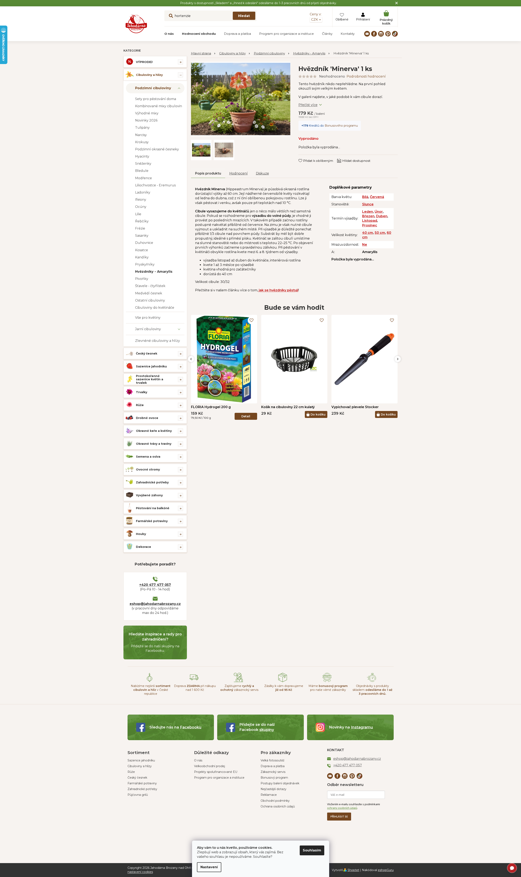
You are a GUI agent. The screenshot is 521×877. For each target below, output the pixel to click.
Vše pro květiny (147, 318)
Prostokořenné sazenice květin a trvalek (149, 379)
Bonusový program (274, 777)
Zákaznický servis (273, 772)
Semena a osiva (148, 456)
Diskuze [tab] (262, 173)
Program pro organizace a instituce (219, 777)
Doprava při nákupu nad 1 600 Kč (195, 688)
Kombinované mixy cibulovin (158, 106)
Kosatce (141, 250)
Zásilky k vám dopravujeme (283, 688)
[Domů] (203, 53)
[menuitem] (169, 33)
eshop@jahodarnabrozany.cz (155, 604)
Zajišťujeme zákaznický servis (239, 688)
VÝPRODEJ (144, 62)
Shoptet (353, 870)
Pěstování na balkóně (152, 508)
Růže (140, 405)
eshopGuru (386, 870)
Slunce (368, 204)
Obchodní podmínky (275, 801)
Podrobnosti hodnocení (366, 76)
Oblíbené (342, 19)
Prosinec (369, 225)
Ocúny (140, 207)
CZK (315, 19)
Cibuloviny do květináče (154, 308)
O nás (198, 760)
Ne (364, 245)
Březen (368, 216)
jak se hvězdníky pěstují (278, 290)
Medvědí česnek (148, 293)
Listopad (369, 221)
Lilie (138, 214)
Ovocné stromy (148, 469)
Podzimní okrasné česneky (157, 149)
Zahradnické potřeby (152, 482)
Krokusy (142, 142)
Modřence (143, 178)
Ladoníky (142, 192)
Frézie (140, 228)
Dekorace (143, 547)
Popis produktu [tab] (208, 173)
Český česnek (146, 353)
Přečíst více (308, 105)
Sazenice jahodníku (151, 366)
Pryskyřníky (145, 264)
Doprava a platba (273, 766)
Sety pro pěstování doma (155, 99)
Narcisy (141, 135)
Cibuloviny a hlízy (149, 75)
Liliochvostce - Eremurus (155, 185)
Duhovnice (144, 243)
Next (398, 359)
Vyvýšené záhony (149, 495)
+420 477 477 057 (155, 585)
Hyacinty (142, 156)
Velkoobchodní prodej (209, 766)
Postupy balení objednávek (280, 783)
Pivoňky (141, 279)
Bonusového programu (341, 125)
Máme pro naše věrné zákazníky (328, 688)
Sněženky (143, 163)
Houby (141, 534)
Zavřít (306, 157)
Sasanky (141, 236)
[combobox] (210, 15)
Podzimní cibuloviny (153, 88)
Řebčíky (142, 221)
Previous (191, 359)
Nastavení (209, 867)
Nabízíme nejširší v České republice (151, 690)
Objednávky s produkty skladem (372, 690)
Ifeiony (140, 200)
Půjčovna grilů (138, 795)
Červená (377, 197)
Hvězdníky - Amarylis (153, 272)
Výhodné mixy (146, 113)
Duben (381, 216)
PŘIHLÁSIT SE (339, 816)
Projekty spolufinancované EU (215, 772)
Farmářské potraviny (152, 521)
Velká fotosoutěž (272, 760)
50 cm (380, 233)
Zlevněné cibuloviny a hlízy (157, 341)
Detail (245, 416)
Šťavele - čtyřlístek (150, 286)
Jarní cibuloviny (148, 329)
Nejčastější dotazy (273, 789)
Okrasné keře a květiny (154, 431)
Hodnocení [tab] (238, 173)
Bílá (365, 197)
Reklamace (269, 795)
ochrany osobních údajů (342, 808)
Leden (367, 212)
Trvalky (141, 392)
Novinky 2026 (146, 120)
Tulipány (142, 127)
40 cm (367, 233)
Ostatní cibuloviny (150, 300)
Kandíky (142, 257)
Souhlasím (312, 850)
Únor (379, 212)
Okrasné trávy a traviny (153, 444)
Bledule (141, 171)
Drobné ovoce (147, 418)
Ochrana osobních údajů (278, 806)
